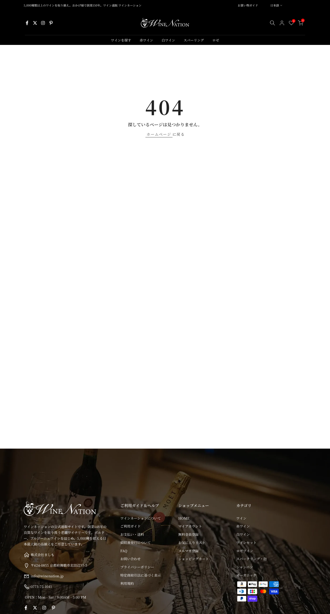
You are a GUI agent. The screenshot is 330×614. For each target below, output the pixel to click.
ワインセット (246, 542)
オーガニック (246, 575)
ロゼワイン (244, 550)
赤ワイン (146, 40)
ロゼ (215, 40)
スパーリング (194, 40)
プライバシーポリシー (137, 567)
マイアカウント (190, 526)
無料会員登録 (188, 534)
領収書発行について (135, 542)
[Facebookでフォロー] (27, 23)
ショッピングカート (193, 558)
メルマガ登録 (188, 550)
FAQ (123, 550)
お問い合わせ (130, 558)
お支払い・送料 (132, 534)
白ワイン (168, 40)
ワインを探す (121, 40)
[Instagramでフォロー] (43, 23)
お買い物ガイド (248, 5)
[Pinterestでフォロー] (51, 23)
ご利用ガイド (130, 526)
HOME (183, 518)
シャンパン (244, 567)
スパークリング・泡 (251, 558)
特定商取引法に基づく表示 (140, 575)
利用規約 (127, 583)
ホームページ (159, 134)
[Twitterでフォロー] (35, 23)
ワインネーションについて (140, 518)
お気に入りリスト (191, 542)
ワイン (241, 518)
